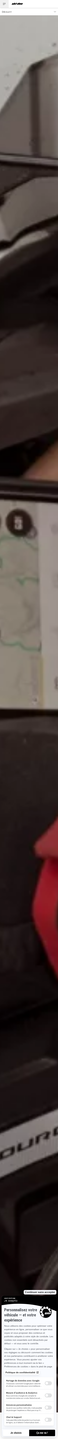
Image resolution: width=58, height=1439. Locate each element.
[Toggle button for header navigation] (4, 4)
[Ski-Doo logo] (17, 4)
